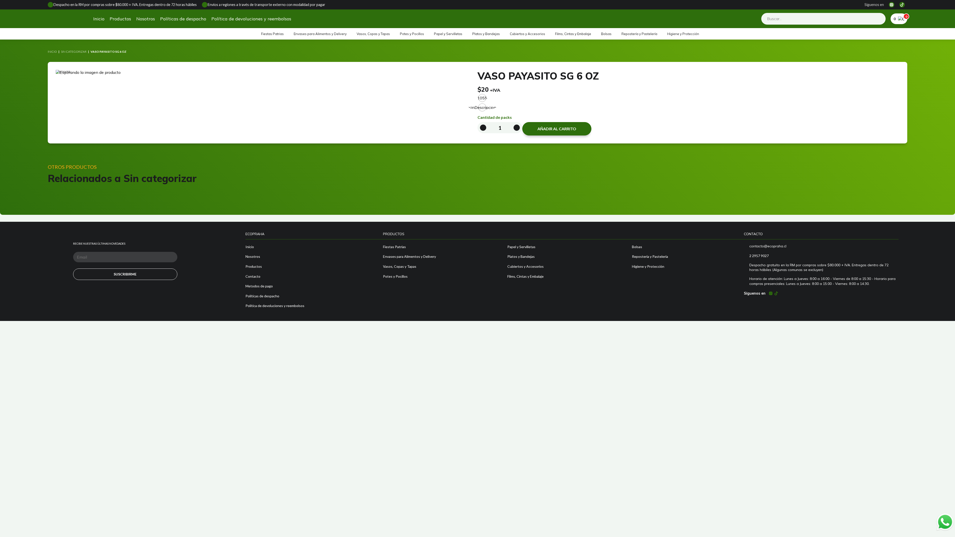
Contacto (252, 276)
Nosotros (145, 19)
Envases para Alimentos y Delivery (320, 34)
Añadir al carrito (556, 128)
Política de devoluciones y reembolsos (251, 19)
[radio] (482, 98)
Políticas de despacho (183, 19)
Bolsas (606, 34)
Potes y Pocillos (412, 34)
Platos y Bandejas (486, 34)
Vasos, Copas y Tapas (373, 34)
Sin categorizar (74, 51)
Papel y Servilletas (448, 34)
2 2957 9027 (759, 256)
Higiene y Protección (683, 34)
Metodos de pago (259, 286)
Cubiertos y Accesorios (527, 34)
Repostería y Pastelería (639, 34)
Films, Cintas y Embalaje (573, 34)
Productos (120, 19)
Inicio (98, 19)
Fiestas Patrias (272, 34)
